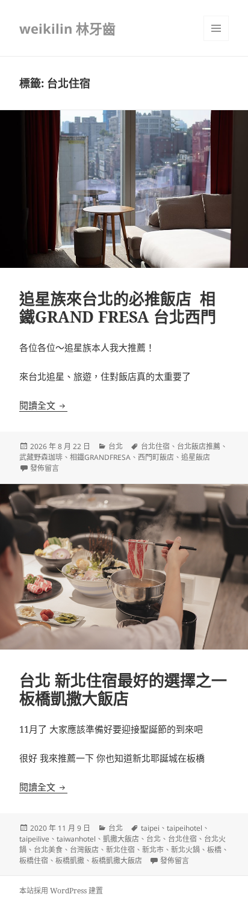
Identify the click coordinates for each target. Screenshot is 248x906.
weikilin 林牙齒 (67, 28)
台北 (115, 446)
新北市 (153, 850)
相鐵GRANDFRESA (100, 457)
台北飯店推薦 (198, 446)
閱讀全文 (43, 405)
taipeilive (34, 839)
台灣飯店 (84, 850)
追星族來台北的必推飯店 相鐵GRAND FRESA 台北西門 (117, 307)
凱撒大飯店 (121, 839)
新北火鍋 (185, 850)
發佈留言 (44, 468)
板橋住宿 (33, 860)
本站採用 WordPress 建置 (61, 891)
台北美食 (48, 850)
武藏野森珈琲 (41, 457)
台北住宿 (155, 446)
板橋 (214, 850)
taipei (150, 828)
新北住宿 (120, 850)
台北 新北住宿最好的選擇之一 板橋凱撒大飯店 (123, 689)
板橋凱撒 (69, 860)
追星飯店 (195, 457)
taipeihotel (184, 828)
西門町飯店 (156, 457)
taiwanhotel (76, 839)
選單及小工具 (216, 28)
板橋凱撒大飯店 (116, 860)
